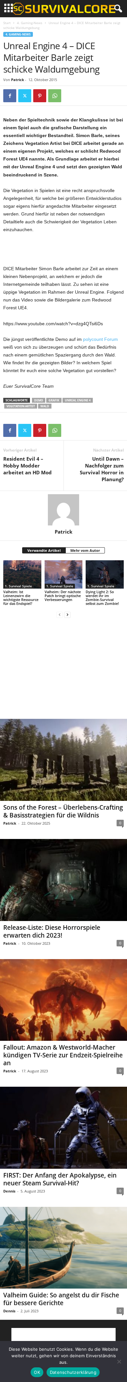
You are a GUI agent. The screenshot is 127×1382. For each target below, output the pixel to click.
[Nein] (119, 1361)
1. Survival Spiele (18, 586)
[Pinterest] (39, 95)
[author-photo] (63, 509)
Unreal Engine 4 (78, 400)
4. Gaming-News (29, 23)
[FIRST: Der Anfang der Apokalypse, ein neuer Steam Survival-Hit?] (63, 1128)
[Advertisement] (63, 249)
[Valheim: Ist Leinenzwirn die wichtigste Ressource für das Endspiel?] (22, 574)
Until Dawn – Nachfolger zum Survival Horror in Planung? (102, 468)
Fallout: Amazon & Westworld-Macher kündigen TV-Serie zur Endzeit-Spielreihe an (63, 1055)
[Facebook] (9, 95)
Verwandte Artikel (44, 550)
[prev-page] (59, 614)
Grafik (54, 400)
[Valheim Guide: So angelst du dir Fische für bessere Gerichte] (63, 1248)
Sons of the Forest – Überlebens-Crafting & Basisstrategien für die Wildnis (63, 811)
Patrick (17, 79)
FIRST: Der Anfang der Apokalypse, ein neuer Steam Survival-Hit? (60, 1179)
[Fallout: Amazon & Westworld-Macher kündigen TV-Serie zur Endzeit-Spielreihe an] (63, 1000)
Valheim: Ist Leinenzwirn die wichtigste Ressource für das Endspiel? (20, 597)
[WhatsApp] (54, 95)
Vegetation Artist (21, 406)
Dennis (9, 1191)
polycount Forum (100, 339)
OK (37, 1372)
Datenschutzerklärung (73, 1372)
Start (7, 23)
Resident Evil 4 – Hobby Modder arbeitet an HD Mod (27, 465)
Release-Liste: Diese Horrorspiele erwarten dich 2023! (51, 931)
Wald (44, 406)
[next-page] (67, 614)
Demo (38, 400)
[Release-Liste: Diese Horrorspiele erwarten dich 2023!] (63, 880)
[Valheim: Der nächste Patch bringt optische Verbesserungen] (64, 574)
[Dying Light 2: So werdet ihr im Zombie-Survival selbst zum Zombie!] (105, 574)
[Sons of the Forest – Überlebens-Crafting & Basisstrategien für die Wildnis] (63, 760)
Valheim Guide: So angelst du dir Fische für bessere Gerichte (61, 1299)
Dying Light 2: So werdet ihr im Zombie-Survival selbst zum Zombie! (102, 597)
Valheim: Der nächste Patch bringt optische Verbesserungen (63, 595)
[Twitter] (24, 95)
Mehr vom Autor (85, 550)
